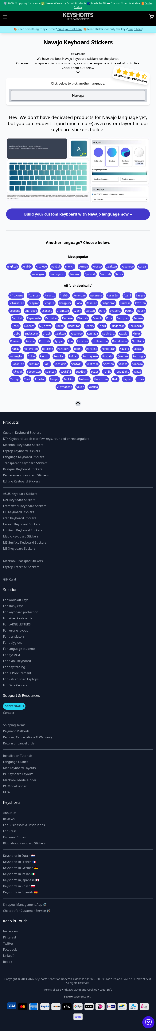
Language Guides (15, 762)
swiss (119, 274)
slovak (17, 371)
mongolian (108, 348)
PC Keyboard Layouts (18, 774)
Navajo (78, 95)
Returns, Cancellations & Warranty (28, 737)
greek (15, 325)
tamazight (122, 371)
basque (140, 295)
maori (78, 348)
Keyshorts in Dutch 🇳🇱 (19, 856)
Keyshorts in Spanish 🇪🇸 (20, 892)
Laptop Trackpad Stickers (21, 567)
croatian (63, 310)
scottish (92, 364)
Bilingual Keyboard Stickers (22, 469)
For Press (10, 831)
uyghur (127, 379)
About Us (9, 813)
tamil (137, 371)
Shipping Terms (14, 725)
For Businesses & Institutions (24, 825)
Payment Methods (16, 731)
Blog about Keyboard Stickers (24, 843)
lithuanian (100, 341)
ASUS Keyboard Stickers (20, 494)
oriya (31, 356)
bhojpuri (65, 303)
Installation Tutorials (18, 756)
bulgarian (108, 303)
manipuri (63, 348)
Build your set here (69, 29)
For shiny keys (13, 606)
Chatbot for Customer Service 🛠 (26, 911)
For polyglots (12, 642)
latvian (82, 341)
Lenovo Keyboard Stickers (21, 524)
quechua (123, 356)
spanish (90, 274)
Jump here (135, 29)
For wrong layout (15, 630)
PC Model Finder (15, 786)
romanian (18, 364)
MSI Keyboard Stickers (19, 548)
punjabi (107, 356)
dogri (129, 310)
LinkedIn (9, 956)
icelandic (136, 325)
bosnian (91, 303)
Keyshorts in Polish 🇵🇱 (19, 886)
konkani (15, 341)
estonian (51, 318)
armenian (79, 295)
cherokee (31, 310)
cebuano (15, 310)
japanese (127, 266)
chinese (41, 266)
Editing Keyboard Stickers (21, 481)
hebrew (97, 266)
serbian (108, 364)
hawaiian (74, 325)
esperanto (34, 318)
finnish (82, 318)
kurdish (44, 341)
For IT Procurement (17, 673)
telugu (14, 379)
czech (77, 310)
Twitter (8, 943)
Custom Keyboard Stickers (22, 432)
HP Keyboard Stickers (18, 512)
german (83, 266)
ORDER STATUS (14, 706)
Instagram (10, 931)
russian (75, 274)
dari (102, 310)
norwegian (38, 274)
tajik (107, 371)
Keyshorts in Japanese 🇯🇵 (21, 880)
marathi (91, 348)
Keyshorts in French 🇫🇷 (19, 862)
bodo (79, 303)
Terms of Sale (52, 989)
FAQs (6, 792)
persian (59, 356)
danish (55, 266)
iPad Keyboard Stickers (19, 518)
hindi (102, 325)
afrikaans (16, 295)
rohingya (139, 356)
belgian (34, 303)
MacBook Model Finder (19, 780)
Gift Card (9, 579)
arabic (27, 266)
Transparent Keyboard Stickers (25, 463)
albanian (34, 295)
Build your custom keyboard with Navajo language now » (78, 214)
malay (15, 348)
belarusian (16, 303)
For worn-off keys (15, 600)
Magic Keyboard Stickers (21, 536)
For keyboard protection (20, 612)
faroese (67, 318)
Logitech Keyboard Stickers (22, 530)
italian (111, 266)
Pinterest (9, 937)
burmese (125, 303)
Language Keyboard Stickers (23, 457)
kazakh (123, 333)
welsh (80, 386)
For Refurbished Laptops (21, 679)
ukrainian (101, 379)
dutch (141, 310)
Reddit (7, 962)
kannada (92, 333)
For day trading (14, 667)
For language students (19, 649)
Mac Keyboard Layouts (19, 768)
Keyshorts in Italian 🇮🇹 (19, 874)
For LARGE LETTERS (17, 624)
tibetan (40, 379)
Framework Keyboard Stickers (24, 506)
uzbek (140, 379)
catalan (140, 303)
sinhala (137, 364)
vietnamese (64, 386)
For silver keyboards (17, 618)
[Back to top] (78, 403)
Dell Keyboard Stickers (19, 500)
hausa (60, 325)
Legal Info (105, 989)
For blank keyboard (17, 661)
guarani (29, 325)
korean (142, 266)
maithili (138, 341)
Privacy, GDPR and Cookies (80, 989)
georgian (123, 318)
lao (70, 341)
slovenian (34, 371)
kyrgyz (59, 341)
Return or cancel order (19, 743)
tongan (54, 379)
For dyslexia (11, 655)
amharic (50, 295)
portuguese (57, 274)
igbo (17, 333)
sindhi (122, 364)
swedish (105, 274)
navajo (124, 348)
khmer (136, 333)
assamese (96, 295)
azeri (127, 295)
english (12, 266)
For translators (14, 636)
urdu (115, 379)
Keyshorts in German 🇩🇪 (20, 868)
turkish (69, 379)
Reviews (9, 819)
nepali (138, 348)
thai (27, 379)
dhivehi (115, 310)
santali (76, 364)
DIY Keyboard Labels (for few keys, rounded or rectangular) (46, 439)
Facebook (10, 949)
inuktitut (31, 333)
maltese (47, 348)
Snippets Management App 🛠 (25, 904)
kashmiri (108, 333)
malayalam (31, 348)
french (69, 266)
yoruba (93, 386)
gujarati (45, 325)
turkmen (84, 379)
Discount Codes (14, 837)
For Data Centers (15, 685)
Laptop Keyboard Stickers (21, 451)
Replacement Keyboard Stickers (26, 475)
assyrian (113, 295)
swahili (65, 371)
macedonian (119, 341)
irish (47, 333)
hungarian (117, 325)
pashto (44, 356)
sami (47, 364)
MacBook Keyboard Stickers (23, 445)
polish (73, 356)
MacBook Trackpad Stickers (23, 561)
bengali (49, 303)
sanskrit (60, 364)
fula (109, 318)
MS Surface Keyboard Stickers (24, 542)
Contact (8, 713)
